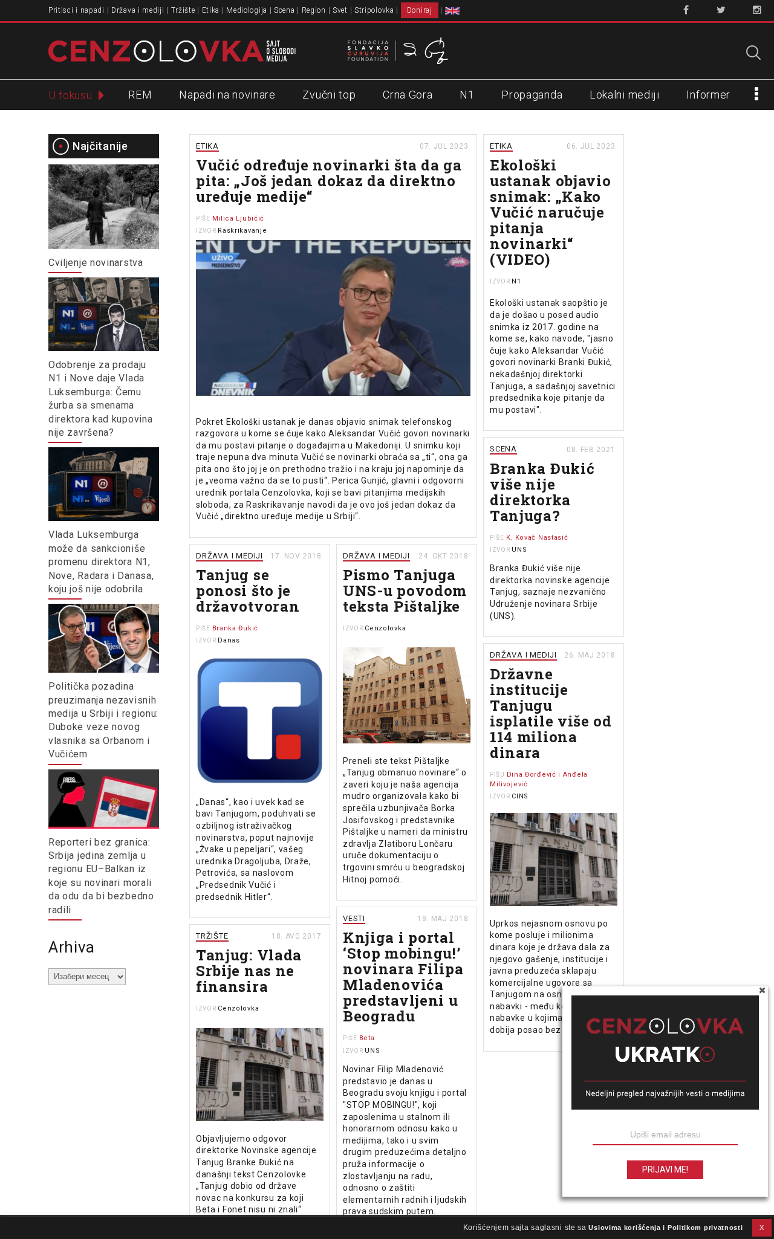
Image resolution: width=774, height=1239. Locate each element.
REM (140, 94)
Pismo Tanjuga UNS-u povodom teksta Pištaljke (405, 590)
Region (314, 10)
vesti (354, 918)
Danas (229, 640)
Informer (708, 94)
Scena (284, 10)
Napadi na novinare (227, 94)
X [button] (761, 1227)
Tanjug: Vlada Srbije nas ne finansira (249, 970)
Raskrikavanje (242, 231)
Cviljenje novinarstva (95, 262)
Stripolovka (374, 10)
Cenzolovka (385, 628)
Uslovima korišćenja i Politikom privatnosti (665, 1227)
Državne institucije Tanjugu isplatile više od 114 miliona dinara (551, 713)
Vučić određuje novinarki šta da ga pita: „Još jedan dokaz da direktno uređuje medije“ (329, 180)
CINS (520, 796)
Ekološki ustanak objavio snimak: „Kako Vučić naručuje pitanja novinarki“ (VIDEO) (550, 212)
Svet (340, 10)
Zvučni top (329, 94)
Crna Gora (407, 94)
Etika (211, 10)
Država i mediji (137, 10)
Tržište (183, 10)
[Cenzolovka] (172, 50)
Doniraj (419, 10)
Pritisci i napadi (76, 10)
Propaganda (531, 94)
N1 (467, 94)
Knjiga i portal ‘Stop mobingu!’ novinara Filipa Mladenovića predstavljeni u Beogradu (403, 977)
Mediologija (246, 10)
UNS (519, 550)
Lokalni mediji (625, 94)
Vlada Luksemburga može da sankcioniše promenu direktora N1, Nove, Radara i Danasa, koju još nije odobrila (101, 562)
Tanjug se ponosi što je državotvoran (247, 590)
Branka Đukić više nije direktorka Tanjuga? (542, 492)
